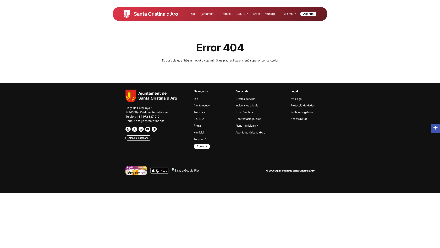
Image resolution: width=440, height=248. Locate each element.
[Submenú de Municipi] (277, 14)
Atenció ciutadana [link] (138, 137)
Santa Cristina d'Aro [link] (156, 14)
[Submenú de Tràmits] (232, 14)
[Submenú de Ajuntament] (216, 14)
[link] (435, 128)
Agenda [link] (308, 14)
